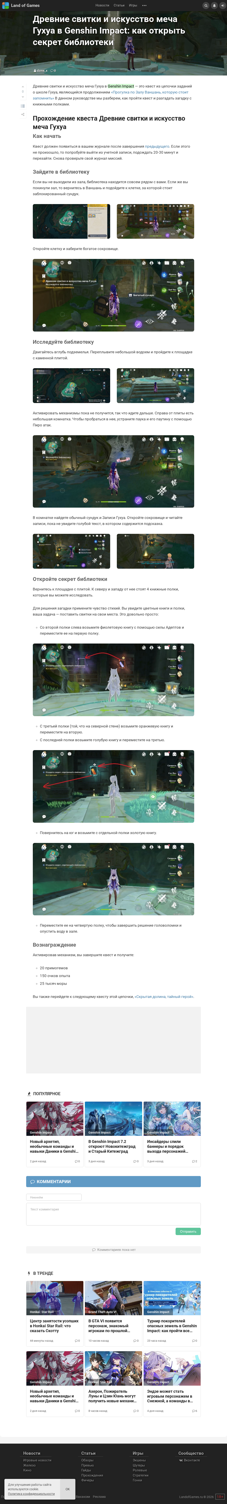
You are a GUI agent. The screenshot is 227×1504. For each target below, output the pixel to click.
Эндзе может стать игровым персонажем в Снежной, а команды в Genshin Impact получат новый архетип (169, 1396)
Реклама (99, 1496)
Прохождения (92, 1475)
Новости (102, 5)
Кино (27, 1470)
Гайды (86, 1470)
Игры (133, 5)
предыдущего (157, 146)
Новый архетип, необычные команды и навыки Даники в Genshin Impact (54, 1146)
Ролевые (140, 1470)
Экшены (139, 1460)
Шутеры (139, 1465)
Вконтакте (191, 1460)
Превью (87, 1465)
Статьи (119, 5)
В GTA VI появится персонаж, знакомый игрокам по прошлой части (108, 1326)
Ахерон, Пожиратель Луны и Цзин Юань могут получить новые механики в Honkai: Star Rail (113, 1396)
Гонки (137, 1480)
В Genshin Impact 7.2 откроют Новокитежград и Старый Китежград (111, 1146)
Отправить (188, 1231)
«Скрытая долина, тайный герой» (164, 996)
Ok (68, 1489)
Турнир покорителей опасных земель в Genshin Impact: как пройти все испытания (172, 1326)
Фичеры (87, 1480)
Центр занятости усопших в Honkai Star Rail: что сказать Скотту (54, 1326)
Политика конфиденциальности (31, 1494)
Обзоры (87, 1460)
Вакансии (83, 1496)
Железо (29, 1465)
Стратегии (141, 1475)
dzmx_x (42, 70)
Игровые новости (37, 1460)
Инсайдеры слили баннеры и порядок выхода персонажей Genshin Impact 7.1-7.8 (168, 1146)
